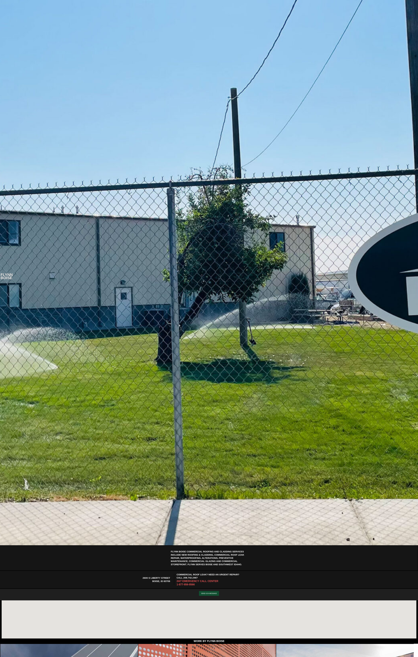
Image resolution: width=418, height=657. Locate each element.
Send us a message (209, 593)
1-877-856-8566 (186, 584)
